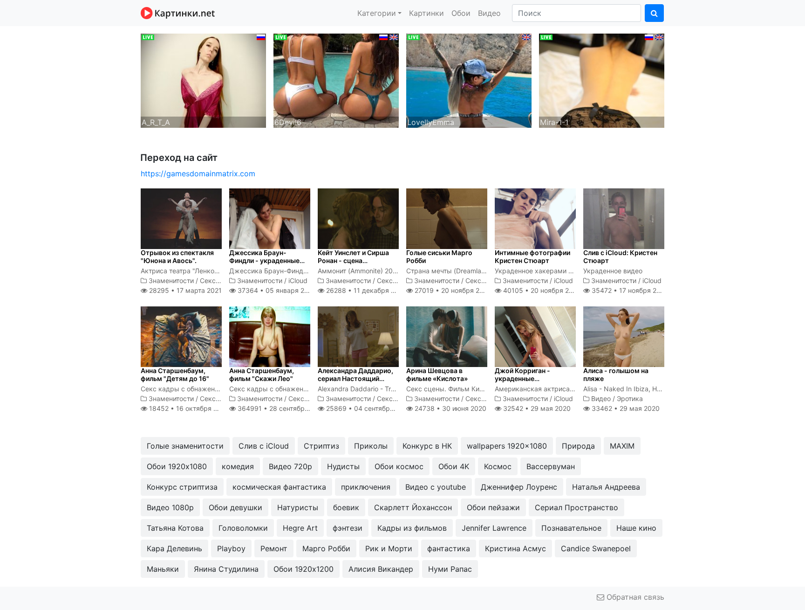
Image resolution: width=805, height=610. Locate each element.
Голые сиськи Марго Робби (439, 256)
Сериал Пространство (576, 507)
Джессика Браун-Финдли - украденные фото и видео (264, 260)
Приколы (371, 446)
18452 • (188, 408)
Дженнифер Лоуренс (519, 487)
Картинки (426, 13)
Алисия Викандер (380, 569)
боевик (346, 507)
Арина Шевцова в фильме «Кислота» (437, 374)
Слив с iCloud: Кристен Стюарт (620, 256)
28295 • (184, 290)
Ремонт (273, 548)
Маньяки (163, 569)
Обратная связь (634, 597)
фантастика (448, 548)
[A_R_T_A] (203, 79)
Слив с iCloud (264, 446)
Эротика (630, 398)
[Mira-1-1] (601, 79)
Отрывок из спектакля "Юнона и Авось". (177, 256)
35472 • (629, 290)
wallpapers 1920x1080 (507, 446)
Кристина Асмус (515, 548)
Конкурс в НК (427, 446)
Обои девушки (235, 507)
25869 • (367, 408)
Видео (489, 13)
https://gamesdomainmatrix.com (198, 173)
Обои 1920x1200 (303, 569)
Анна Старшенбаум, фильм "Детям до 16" (175, 374)
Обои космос (399, 466)
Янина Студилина (226, 569)
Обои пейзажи (493, 507)
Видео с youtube (435, 487)
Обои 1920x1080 (177, 466)
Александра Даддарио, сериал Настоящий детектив (355, 378)
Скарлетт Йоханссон (413, 507)
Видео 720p (290, 466)
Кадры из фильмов (412, 528)
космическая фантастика (279, 487)
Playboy (231, 548)
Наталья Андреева (606, 487)
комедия (238, 466)
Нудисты (343, 466)
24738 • (449, 408)
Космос (498, 466)
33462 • (625, 408)
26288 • (365, 290)
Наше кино (636, 528)
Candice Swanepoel (596, 548)
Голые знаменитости (185, 446)
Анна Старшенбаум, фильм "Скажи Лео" (261, 374)
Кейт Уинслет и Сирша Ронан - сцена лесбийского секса (353, 260)
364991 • (281, 408)
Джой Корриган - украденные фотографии (522, 378)
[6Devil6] (336, 79)
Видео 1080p (170, 507)
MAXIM (622, 446)
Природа (578, 446)
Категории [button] (376, 13)
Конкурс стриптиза (182, 487)
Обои (461, 13)
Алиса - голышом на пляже (615, 374)
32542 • (536, 408)
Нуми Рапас (450, 569)
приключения (365, 487)
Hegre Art (300, 528)
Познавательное (571, 528)
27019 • (452, 290)
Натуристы (297, 507)
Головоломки (243, 528)
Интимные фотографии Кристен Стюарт (532, 256)
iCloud (297, 280)
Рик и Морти (388, 548)
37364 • (275, 290)
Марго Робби (326, 548)
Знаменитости (171, 280)
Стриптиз (321, 446)
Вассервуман (550, 466)
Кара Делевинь (174, 548)
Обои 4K (453, 466)
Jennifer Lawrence (494, 528)
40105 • (541, 290)
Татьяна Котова (175, 528)
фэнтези (347, 528)
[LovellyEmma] (469, 79)
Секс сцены (219, 280)
